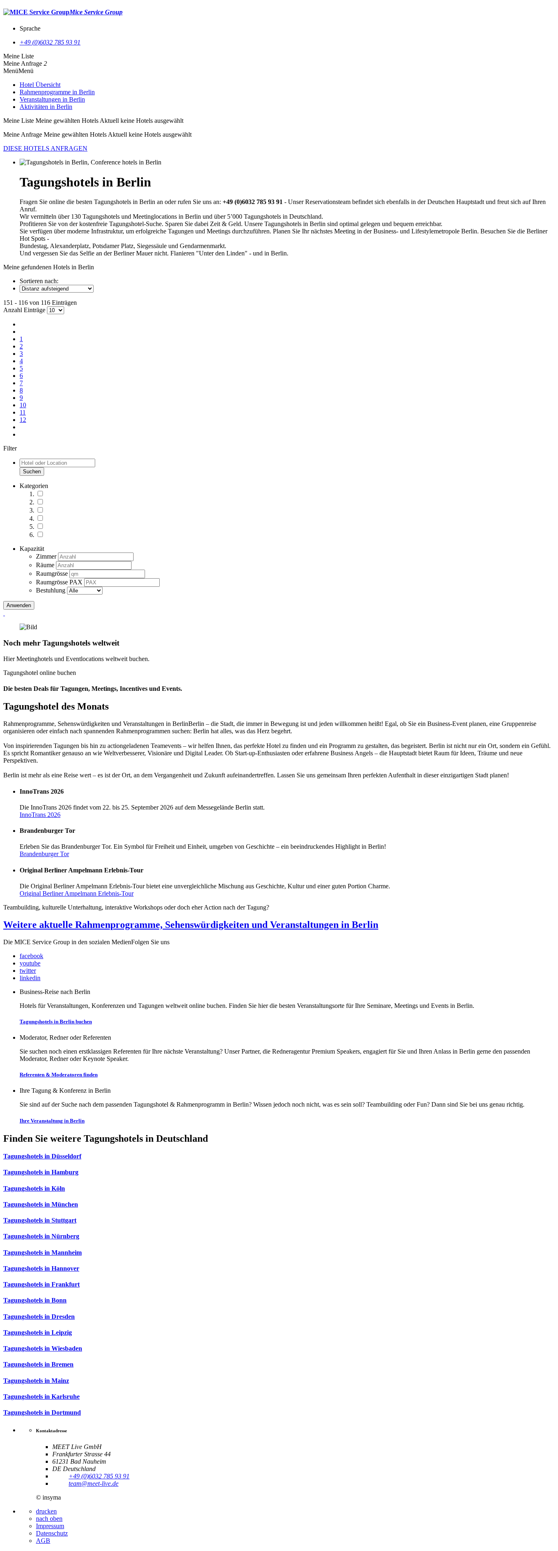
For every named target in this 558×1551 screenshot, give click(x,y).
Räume (46, 564)
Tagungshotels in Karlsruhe (41, 1396)
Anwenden (19, 605)
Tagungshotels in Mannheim (42, 1252)
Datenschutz (52, 1533)
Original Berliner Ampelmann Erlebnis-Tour (77, 893)
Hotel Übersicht (40, 84)
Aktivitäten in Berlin (46, 106)
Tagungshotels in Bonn (35, 1300)
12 (23, 419)
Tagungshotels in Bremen (38, 1364)
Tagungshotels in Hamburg (40, 1172)
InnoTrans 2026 (40, 814)
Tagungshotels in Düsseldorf (42, 1156)
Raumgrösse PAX (60, 582)
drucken (46, 1511)
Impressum (50, 1525)
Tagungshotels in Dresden (39, 1316)
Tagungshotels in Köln (34, 1188)
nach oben (49, 1518)
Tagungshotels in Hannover (41, 1268)
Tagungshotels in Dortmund (42, 1412)
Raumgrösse (52, 573)
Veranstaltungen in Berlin (52, 99)
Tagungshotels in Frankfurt (41, 1284)
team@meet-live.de (93, 1483)
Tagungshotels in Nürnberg (41, 1236)
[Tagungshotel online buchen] (4, 613)
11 (23, 412)
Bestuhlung (51, 590)
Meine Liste (18, 56)
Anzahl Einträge (24, 309)
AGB (43, 1540)
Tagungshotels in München (40, 1204)
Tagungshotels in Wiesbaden (42, 1348)
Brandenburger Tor (44, 853)
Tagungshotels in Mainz (36, 1380)
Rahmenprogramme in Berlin (57, 92)
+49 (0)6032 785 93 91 (50, 42)
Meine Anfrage (22, 63)
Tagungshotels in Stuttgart (39, 1220)
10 (23, 405)
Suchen (32, 471)
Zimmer (47, 556)
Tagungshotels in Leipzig (37, 1332)
